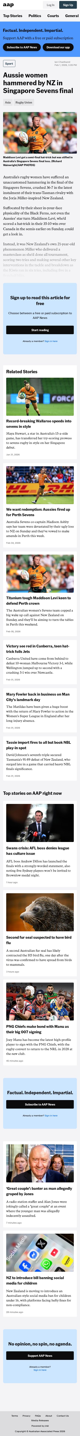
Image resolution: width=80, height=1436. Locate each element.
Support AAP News (40, 1356)
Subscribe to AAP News (22, 47)
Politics (35, 15)
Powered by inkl (40, 1426)
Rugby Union (24, 102)
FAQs (38, 1415)
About (48, 1415)
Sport (9, 63)
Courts (53, 15)
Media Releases (40, 1420)
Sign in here (51, 341)
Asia (8, 102)
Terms (14, 1415)
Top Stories (12, 15)
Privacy (26, 1415)
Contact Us (63, 1415)
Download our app (58, 47)
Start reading (40, 330)
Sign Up (68, 5)
